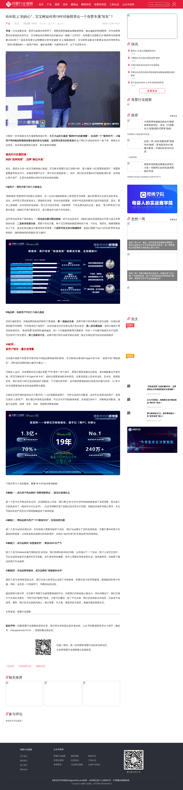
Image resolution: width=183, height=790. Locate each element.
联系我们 (23, 760)
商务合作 (23, 769)
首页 (41, 4)
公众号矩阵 (128, 4)
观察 (57, 4)
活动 (65, 4)
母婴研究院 (100, 4)
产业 (49, 4)
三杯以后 (114, 4)
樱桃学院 (86, 4)
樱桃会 (74, 4)
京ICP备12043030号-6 (102, 783)
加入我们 (23, 765)
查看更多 (173, 115)
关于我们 (23, 756)
